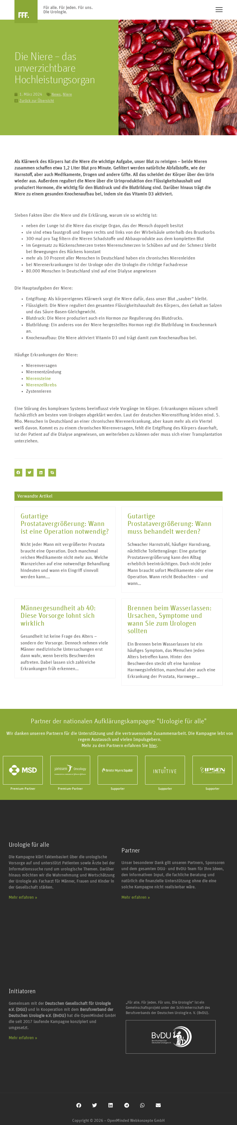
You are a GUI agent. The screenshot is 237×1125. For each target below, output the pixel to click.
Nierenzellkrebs (41, 385)
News (56, 94)
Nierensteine (38, 378)
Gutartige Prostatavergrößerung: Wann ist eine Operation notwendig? (65, 524)
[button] (18, 473)
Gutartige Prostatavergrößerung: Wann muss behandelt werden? (169, 524)
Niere (67, 94)
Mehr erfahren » (23, 897)
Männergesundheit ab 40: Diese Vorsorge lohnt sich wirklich (58, 616)
